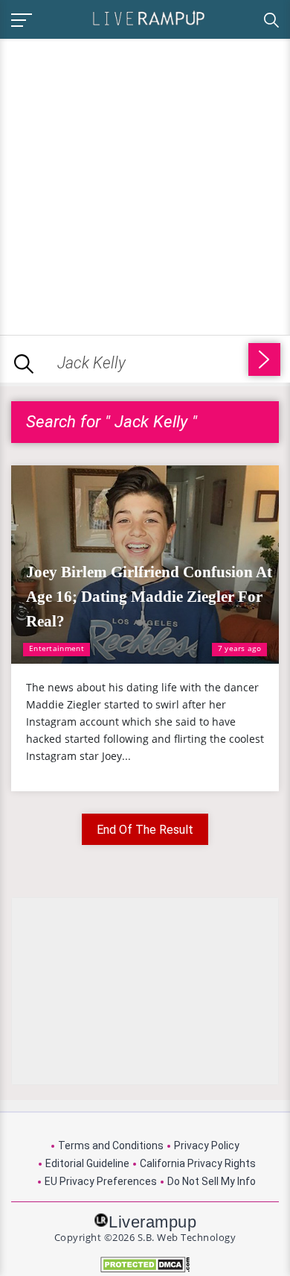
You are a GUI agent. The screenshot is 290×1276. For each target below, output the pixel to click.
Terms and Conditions (111, 1145)
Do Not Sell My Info (211, 1181)
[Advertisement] (145, 184)
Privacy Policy (206, 1145)
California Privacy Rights (198, 1163)
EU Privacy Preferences (101, 1181)
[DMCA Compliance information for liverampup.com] (145, 1264)
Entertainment (56, 648)
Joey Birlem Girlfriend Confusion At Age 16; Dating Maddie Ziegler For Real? (149, 596)
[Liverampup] (148, 17)
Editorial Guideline (87, 1163)
